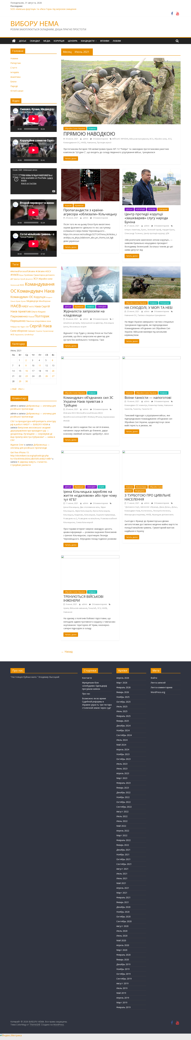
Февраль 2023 (123, 782)
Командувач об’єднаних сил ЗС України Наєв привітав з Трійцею (88, 401)
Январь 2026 (122, 692)
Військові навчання (78, 608)
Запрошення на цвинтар (92, 323)
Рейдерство (15, 327)
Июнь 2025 (121, 711)
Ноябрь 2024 (123, 730)
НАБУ (24, 306)
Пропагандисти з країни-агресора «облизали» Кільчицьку (90, 212)
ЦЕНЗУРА (72, 40)
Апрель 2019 (122, 997)
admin (86, 139)
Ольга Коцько (38, 311)
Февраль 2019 (123, 1007)
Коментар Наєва (155, 405)
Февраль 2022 (123, 840)
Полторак (42, 316)
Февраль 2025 (123, 716)
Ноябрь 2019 (123, 969)
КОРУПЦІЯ (59, 40)
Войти (154, 677)
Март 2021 (121, 892)
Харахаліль (19, 335)
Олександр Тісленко (134, 233)
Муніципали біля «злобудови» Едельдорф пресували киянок (94, 685)
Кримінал (79, 205)
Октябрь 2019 (123, 973)
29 (20, 381)
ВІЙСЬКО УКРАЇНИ (120, 139)
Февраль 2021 (123, 897)
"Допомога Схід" (132, 507)
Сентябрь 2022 (124, 806)
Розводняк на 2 (70, 518)
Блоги (13, 81)
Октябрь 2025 (123, 701)
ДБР (11, 279)
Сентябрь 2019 (124, 978)
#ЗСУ (48, 271)
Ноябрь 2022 (123, 797)
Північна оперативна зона (38, 321)
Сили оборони (18, 330)
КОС (22, 284)
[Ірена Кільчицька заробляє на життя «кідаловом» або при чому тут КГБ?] (90, 452)
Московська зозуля (78, 326)
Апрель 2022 (122, 830)
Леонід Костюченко (161, 510)
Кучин (23, 301)
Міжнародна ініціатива (135, 514)
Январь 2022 (122, 845)
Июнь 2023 (121, 768)
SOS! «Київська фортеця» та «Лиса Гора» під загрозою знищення (43, 9)
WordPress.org (158, 692)
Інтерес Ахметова (132, 229)
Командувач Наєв (132, 510)
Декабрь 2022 (123, 792)
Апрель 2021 (122, 887)
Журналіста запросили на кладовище (84, 313)
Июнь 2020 (121, 935)
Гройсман (28, 275)
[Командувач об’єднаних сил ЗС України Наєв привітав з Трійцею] (90, 358)
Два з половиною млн (89, 507)
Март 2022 (121, 835)
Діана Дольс (164, 507)
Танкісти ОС (147, 409)
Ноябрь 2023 (123, 754)
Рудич (23, 327)
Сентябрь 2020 (124, 921)
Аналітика (15, 76)
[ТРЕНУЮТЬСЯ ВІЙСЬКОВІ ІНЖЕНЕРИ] (90, 557)
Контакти (87, 677)
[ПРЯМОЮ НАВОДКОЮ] (121, 59)
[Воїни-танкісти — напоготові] (151, 358)
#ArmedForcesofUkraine (22, 271)
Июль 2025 (121, 706)
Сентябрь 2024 (124, 735)
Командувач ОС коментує (136, 405)
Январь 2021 (122, 902)
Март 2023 (121, 778)
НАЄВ (83, 142)
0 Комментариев (100, 139)
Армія (66, 608)
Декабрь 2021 (123, 849)
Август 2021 (122, 868)
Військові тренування (138, 139)
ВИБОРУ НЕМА (34, 23)
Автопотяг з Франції (149, 507)
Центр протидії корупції (154, 233)
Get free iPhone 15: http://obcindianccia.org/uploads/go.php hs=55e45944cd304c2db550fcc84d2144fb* (31, 455)
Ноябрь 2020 (123, 911)
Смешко (31, 331)
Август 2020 (122, 926)
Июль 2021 (121, 873)
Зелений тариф (154, 229)
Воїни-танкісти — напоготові (148, 397)
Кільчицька (68, 515)
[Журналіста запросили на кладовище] (90, 268)
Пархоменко (19, 316)
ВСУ (151, 139)
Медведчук (32, 300)
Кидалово (78, 515)
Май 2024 (121, 744)
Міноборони (44, 301)
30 (26, 381)
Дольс (174, 507)
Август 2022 (122, 811)
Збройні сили (160, 139)
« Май (13, 388)
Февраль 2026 (123, 687)
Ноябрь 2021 (123, 854)
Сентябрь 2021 (124, 864)
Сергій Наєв (41, 326)
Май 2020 (121, 940)
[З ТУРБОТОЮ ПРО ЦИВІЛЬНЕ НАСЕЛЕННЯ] (151, 452)
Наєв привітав (20, 311)
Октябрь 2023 (123, 759)
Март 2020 (121, 950)
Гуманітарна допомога (44, 275)
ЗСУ (169, 139)
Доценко (29, 279)
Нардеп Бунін (168, 229)
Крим (18, 301)
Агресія (68, 205)
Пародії (14, 86)
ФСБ (12, 334)
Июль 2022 (121, 816)
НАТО (31, 306)
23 (26, 376)
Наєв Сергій (42, 306)
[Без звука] (48, 128)
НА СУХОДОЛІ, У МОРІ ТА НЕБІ (148, 307)
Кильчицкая (89, 515)
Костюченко (146, 510)
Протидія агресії (104, 142)
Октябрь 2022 (123, 802)
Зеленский (14, 285)
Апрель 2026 (122, 677)
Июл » (21, 388)
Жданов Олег (17, 444)
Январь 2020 (122, 959)
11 (40, 365)
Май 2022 (121, 825)
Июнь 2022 (121, 821)
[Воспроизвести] (14, 128)
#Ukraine (40, 271)
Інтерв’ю (14, 72)
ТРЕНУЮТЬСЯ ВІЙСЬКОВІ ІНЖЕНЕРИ (83, 598)
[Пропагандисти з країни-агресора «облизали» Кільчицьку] (90, 170)
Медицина (139, 490)
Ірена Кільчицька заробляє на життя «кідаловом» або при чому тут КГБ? (90, 495)
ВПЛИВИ (104, 40)
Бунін (143, 229)
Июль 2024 (121, 739)
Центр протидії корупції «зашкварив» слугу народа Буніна (146, 218)
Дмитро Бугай (19, 279)
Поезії (31, 316)
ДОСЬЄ (22, 40)
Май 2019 (121, 993)
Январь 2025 (122, 720)
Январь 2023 (122, 787)
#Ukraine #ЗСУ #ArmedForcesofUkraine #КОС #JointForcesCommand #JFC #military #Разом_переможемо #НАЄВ (89, 417)
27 (53, 376)
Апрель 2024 (122, 749)
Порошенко (18, 321)
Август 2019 (122, 983)
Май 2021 (121, 883)
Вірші (21, 275)
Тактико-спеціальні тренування (151, 315)
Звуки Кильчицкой (83, 511)
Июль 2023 (121, 763)
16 (26, 370)
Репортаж (164, 303)
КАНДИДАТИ (87, 40)
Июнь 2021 (121, 878)
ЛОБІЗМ (117, 40)
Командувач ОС (21, 297)
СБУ (27, 327)
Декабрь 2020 (123, 907)
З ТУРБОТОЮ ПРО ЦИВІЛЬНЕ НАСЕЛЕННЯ (148, 497)
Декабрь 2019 (123, 964)
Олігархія (163, 209)
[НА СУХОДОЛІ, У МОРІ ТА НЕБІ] (151, 268)
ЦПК (167, 233)
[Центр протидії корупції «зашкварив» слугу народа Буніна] (151, 170)
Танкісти (137, 409)
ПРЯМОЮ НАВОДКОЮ (89, 134)
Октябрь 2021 (123, 859)
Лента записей (158, 682)
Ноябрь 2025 (123, 697)
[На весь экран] (52, 128)
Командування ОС (71, 142)
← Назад (67, 651)
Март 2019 (121, 1002)
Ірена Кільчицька (71, 507)
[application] (33, 119)
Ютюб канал (16, 90)
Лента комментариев (161, 687)
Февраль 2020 (123, 954)
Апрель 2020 (122, 945)
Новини (92, 128)
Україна (39, 331)
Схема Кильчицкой (84, 522)
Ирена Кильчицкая (101, 511)
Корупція (40, 297)
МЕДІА (46, 40)
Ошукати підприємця (105, 515)
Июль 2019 (121, 988)
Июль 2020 (121, 930)
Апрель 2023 (122, 773)
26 (46, 376)
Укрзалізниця (48, 331)
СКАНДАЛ (35, 40)
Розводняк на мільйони (88, 518)
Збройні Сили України (75, 128)
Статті (101, 487)
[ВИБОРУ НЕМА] (13, 41)
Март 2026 (121, 682)
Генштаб (92, 608)
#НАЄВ (14, 274)
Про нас (86, 693)
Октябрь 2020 (123, 916)
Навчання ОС (131, 315)
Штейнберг (29, 335)
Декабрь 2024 (123, 725)
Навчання (91, 142)
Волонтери (141, 487)
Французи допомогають (163, 514)
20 (53, 370)
